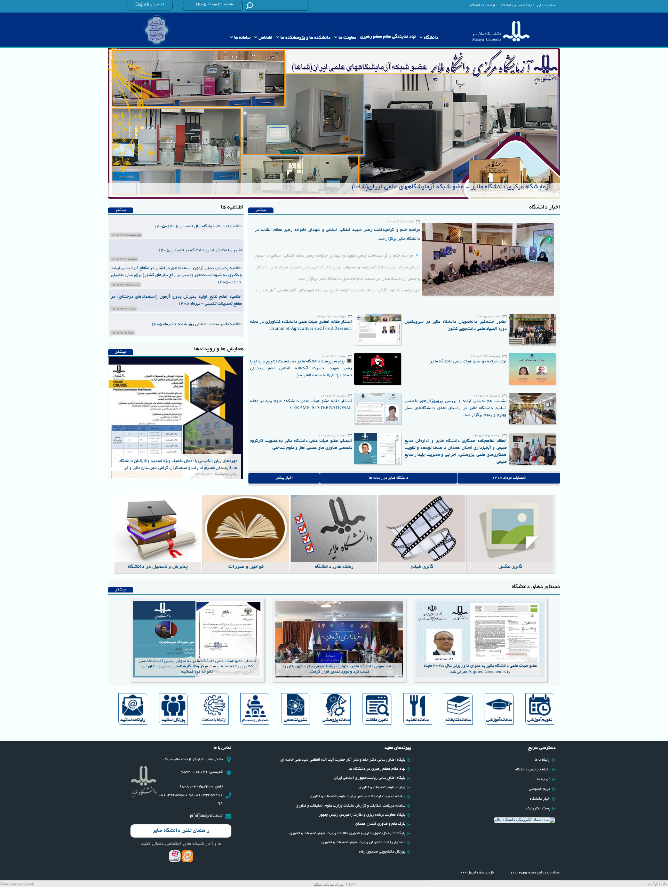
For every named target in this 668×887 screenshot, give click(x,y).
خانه (664, 884)
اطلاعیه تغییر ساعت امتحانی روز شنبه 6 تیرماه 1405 (196, 324)
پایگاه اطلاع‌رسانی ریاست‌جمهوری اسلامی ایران (369, 778)
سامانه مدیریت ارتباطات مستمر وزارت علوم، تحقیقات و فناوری (357, 796)
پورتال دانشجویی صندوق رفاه (382, 852)
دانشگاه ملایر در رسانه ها (388, 478)
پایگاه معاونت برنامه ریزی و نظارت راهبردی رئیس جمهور (362, 815)
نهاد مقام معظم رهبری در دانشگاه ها (377, 769)
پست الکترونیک (538, 809)
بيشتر (260, 210)
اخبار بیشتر (284, 478)
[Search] (249, 5)
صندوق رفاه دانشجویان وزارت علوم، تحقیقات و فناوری (363, 842)
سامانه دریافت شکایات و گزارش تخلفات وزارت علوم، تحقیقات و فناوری (350, 806)
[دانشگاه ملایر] (501, 31)
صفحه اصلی (546, 5)
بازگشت (651, 884)
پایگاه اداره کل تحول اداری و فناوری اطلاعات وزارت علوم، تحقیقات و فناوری (347, 833)
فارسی (159, 4)
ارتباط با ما (542, 760)
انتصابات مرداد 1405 (509, 478)
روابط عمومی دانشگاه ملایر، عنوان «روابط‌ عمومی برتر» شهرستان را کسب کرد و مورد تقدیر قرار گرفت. (339, 669)
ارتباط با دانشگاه (482, 5)
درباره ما (543, 779)
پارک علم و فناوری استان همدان (380, 824)
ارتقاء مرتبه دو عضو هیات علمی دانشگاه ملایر (468, 361)
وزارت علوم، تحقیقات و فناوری (382, 787)
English (142, 5)
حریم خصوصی (539, 789)
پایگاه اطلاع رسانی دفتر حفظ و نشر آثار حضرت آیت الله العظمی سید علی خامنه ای (342, 760)
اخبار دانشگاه (540, 799)
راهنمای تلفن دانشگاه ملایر (181, 830)
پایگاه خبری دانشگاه (516, 5)
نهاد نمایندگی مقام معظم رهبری (388, 36)
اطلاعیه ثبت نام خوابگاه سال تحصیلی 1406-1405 (198, 226)
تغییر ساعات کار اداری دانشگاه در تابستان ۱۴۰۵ (200, 250)
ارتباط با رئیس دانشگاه (532, 770)
